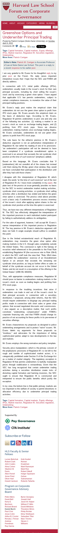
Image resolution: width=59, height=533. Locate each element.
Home (5, 23)
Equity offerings (46, 51)
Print (24, 47)
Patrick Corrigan (20, 57)
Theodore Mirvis (27, 509)
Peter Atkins (10, 497)
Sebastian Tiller (27, 516)
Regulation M (29, 53)
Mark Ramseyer (27, 466)
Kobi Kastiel (26, 459)
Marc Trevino (26, 519)
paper (50, 183)
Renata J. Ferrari (12, 519)
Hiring (42, 23)
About (12, 23)
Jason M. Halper (27, 502)
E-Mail (32, 47)
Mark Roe (25, 469)
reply (48, 73)
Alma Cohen (10, 466)
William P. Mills (27, 504)
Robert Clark (10, 462)
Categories (31, 23)
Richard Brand (11, 507)
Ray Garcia (9, 526)
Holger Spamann (28, 474)
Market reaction (15, 53)
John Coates (10, 464)
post (33, 68)
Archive (21, 23)
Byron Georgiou (27, 497)
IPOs (5, 53)
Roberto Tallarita (27, 481)
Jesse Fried (9, 476)
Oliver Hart (9, 479)
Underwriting (8, 55)
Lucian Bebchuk (11, 459)
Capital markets (31, 51)
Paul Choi (9, 511)
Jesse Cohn (10, 514)
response (16, 68)
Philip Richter (26, 511)
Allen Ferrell (10, 474)
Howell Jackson (11, 481)
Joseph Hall (26, 499)
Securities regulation (45, 53)
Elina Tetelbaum (27, 514)
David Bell (9, 499)
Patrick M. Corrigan (25, 62)
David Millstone (27, 507)
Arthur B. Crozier (11, 516)
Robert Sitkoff (26, 471)
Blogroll (50, 23)
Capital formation (15, 51)
